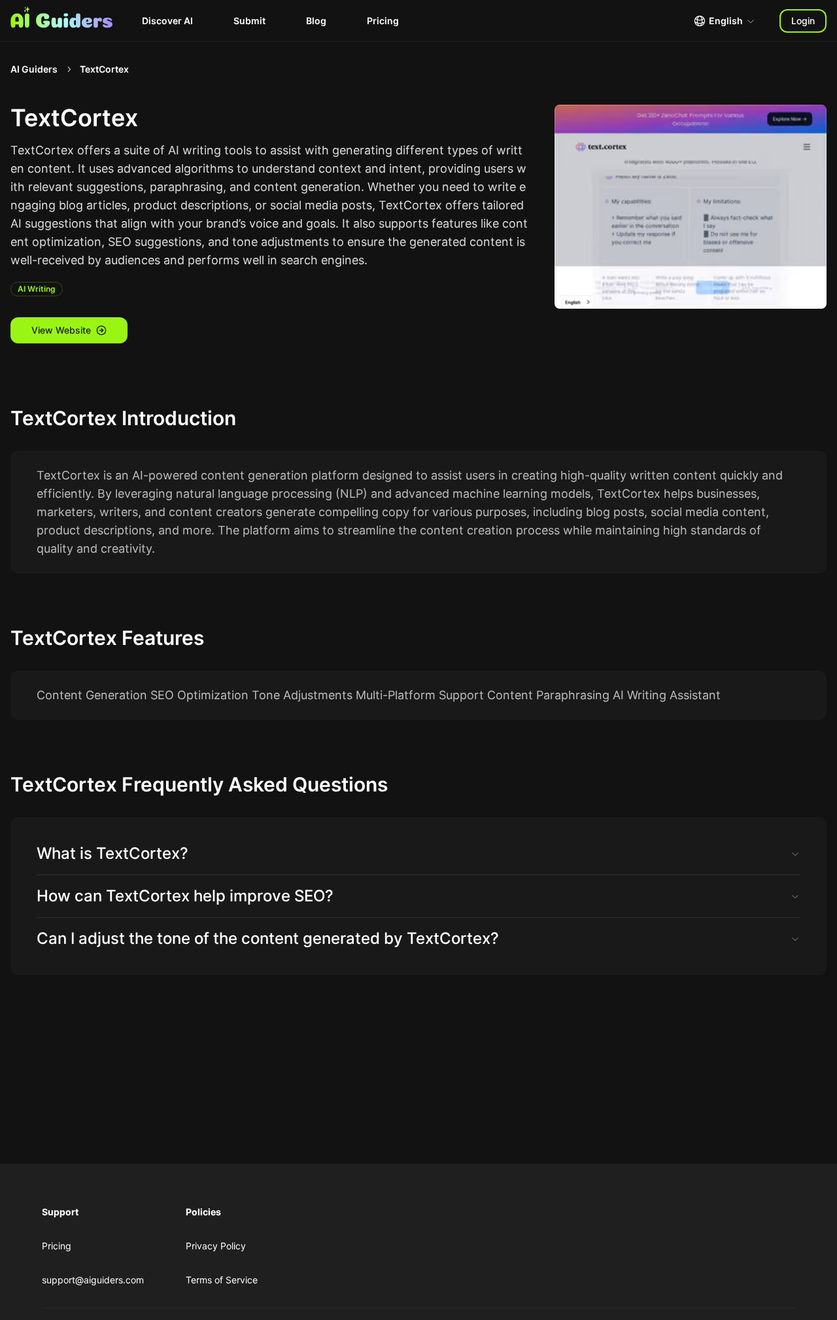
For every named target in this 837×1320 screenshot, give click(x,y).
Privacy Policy (216, 1245)
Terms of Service (222, 1279)
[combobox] (724, 21)
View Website (61, 330)
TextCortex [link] (104, 69)
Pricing (383, 20)
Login (803, 20)
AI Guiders (34, 69)
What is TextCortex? (112, 853)
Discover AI (167, 20)
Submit (249, 20)
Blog (316, 20)
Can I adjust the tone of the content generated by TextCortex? (268, 938)
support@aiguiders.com (93, 1279)
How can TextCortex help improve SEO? (185, 895)
